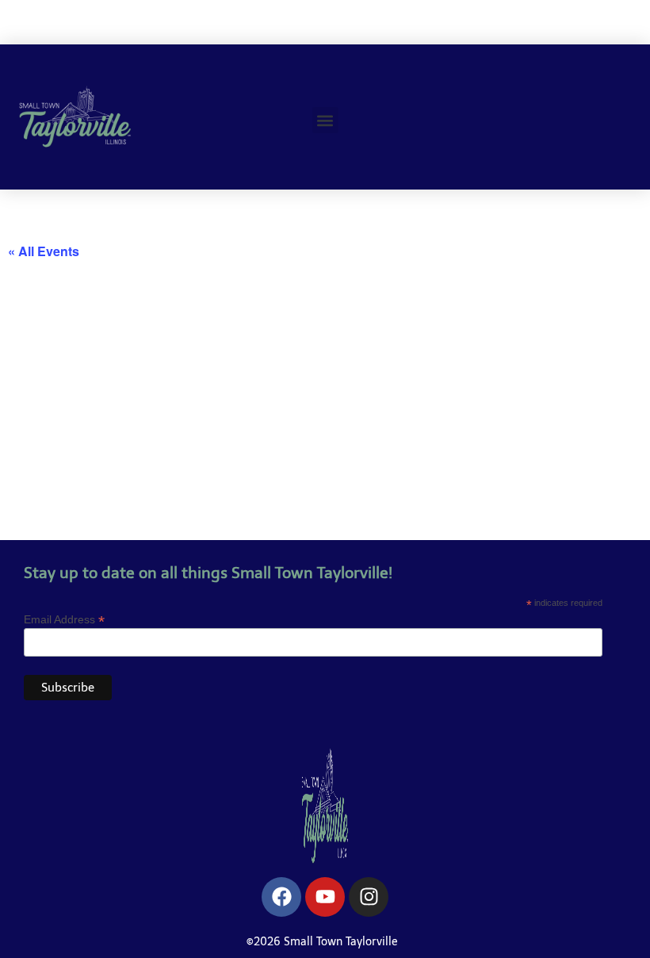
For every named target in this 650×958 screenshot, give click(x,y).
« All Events (43, 251)
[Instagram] (368, 897)
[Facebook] (281, 897)
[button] (325, 120)
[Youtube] (325, 897)
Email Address (64, 619)
